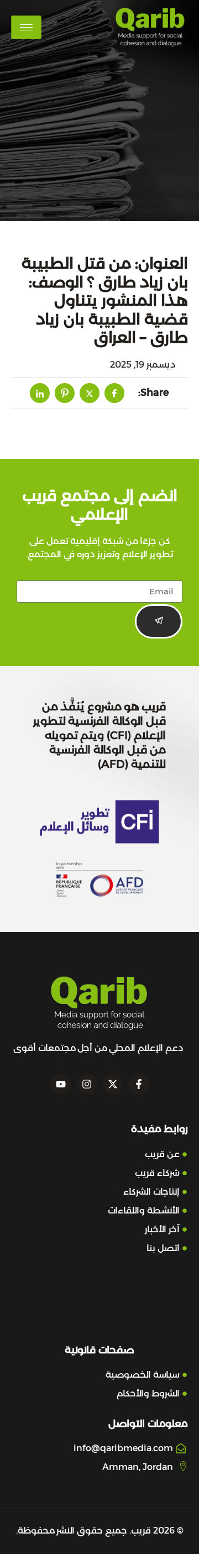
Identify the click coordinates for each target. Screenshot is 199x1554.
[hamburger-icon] (26, 27)
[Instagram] (86, 1084)
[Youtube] (60, 1084)
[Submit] (158, 621)
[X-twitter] (112, 1084)
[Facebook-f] (138, 1084)
